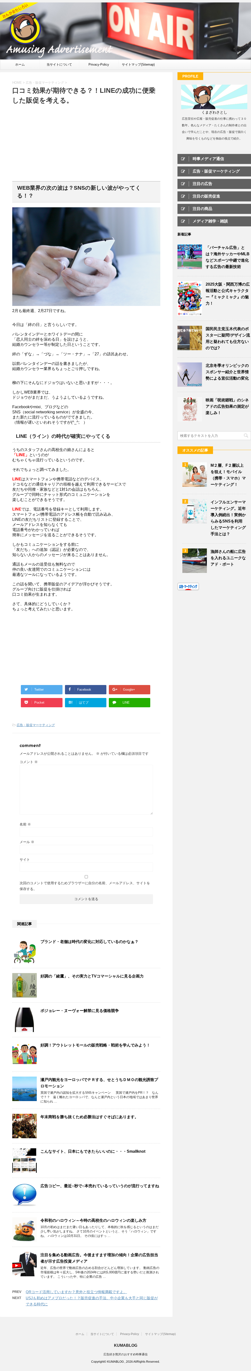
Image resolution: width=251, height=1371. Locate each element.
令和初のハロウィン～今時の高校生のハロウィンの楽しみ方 (93, 1220)
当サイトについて (59, 64)
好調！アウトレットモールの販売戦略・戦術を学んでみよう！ (95, 1045)
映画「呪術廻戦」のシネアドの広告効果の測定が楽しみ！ (227, 406)
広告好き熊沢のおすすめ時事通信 (125, 1354)
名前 (25, 824)
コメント (29, 762)
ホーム (20, 64)
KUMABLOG (125, 1345)
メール (27, 842)
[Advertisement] (86, 142)
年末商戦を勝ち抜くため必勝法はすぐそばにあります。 (89, 1117)
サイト (25, 859)
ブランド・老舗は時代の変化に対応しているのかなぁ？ (89, 942)
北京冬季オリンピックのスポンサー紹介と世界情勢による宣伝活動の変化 (227, 371)
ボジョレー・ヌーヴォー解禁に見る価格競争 (79, 1011)
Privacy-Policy (98, 64)
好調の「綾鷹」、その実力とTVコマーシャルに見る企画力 (92, 976)
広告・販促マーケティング (36, 725)
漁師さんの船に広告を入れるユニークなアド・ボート (228, 557)
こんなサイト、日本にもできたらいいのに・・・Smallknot (92, 1151)
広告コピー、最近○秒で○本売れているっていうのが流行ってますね (99, 1186)
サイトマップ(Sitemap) (138, 64)
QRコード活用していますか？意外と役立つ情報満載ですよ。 (76, 1292)
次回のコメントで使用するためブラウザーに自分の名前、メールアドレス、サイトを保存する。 (85, 886)
